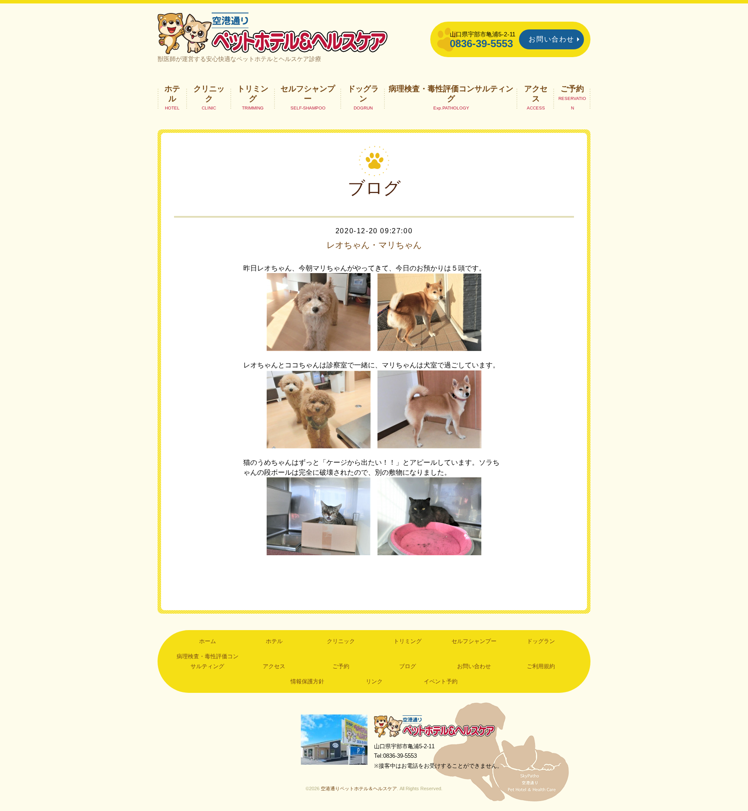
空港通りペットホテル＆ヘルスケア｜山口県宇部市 (273, 32)
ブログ (407, 666)
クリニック (209, 93)
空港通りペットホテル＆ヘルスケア (434, 725)
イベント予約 (441, 681)
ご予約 (572, 88)
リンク (374, 681)
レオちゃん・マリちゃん (374, 245)
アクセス (536, 93)
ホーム (207, 641)
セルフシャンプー (307, 93)
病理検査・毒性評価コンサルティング (451, 93)
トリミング (252, 93)
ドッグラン (363, 93)
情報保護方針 (307, 681)
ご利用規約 (541, 666)
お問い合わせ (551, 39)
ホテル (172, 93)
